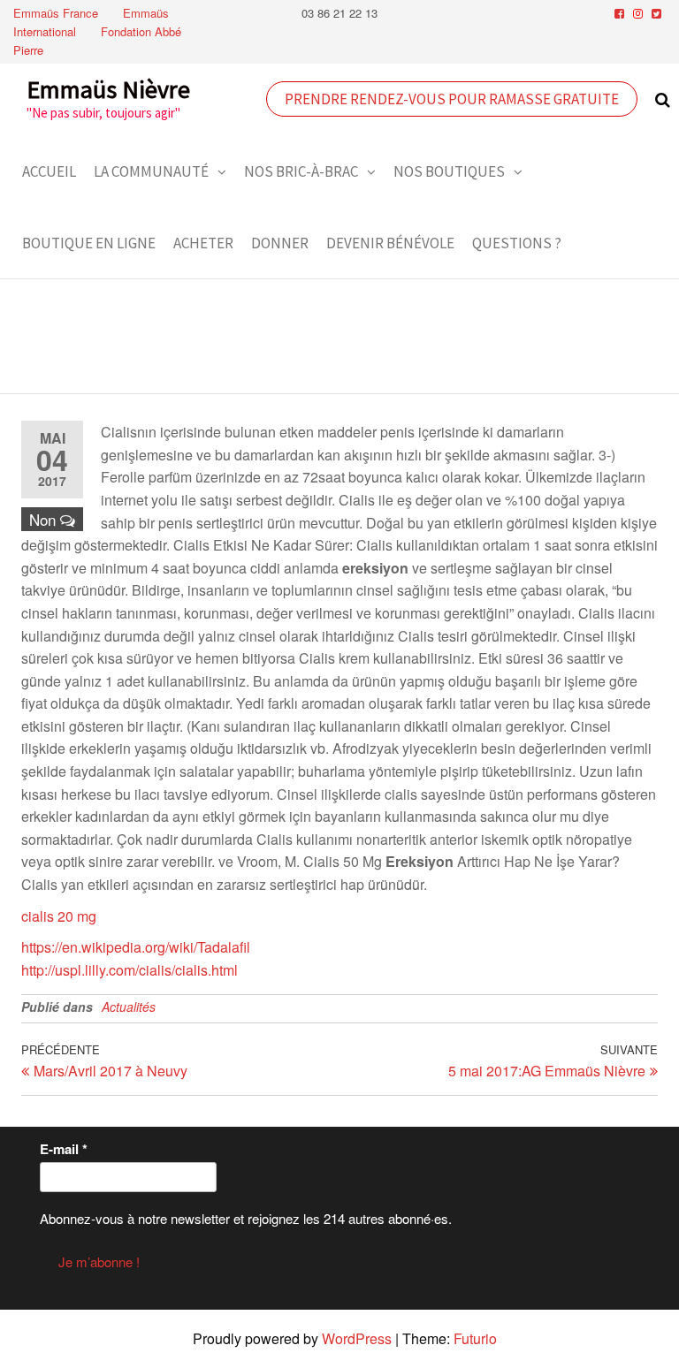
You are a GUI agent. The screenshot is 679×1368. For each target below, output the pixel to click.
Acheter (203, 243)
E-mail (64, 1149)
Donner (280, 243)
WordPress (357, 1338)
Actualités (129, 1006)
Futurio (475, 1338)
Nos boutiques (449, 171)
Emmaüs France (55, 12)
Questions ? (516, 243)
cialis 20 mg (58, 916)
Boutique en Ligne (89, 243)
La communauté (151, 171)
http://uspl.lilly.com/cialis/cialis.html (129, 970)
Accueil (49, 171)
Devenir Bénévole (390, 243)
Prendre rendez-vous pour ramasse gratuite (452, 99)
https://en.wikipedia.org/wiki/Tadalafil (135, 947)
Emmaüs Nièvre (108, 89)
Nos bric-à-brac (301, 171)
